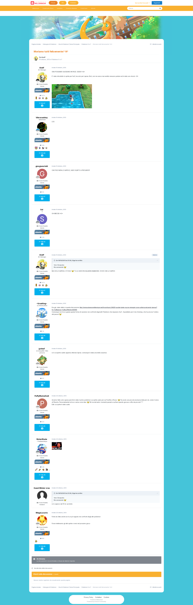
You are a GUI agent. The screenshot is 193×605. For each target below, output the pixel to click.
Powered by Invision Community (96, 601)
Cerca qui (152, 8)
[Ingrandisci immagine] (72, 96)
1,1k (43, 331)
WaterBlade (41, 439)
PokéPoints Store (48, 8)
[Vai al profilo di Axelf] (36, 58)
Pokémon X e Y (57, 59)
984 (42, 538)
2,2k (42, 237)
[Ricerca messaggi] (160, 8)
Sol (41, 210)
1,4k (42, 467)
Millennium (35, 8)
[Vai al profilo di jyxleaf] (42, 360)
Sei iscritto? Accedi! (142, 3)
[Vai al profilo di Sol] (42, 219)
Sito (63, 3)
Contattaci (98, 597)
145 (43, 192)
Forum (53, 3)
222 (42, 421)
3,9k (42, 145)
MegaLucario (42, 513)
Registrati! (157, 3)
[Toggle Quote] (55, 260)
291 (43, 378)
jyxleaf (42, 349)
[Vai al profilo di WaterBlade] (42, 449)
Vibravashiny (42, 118)
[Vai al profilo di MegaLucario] (42, 520)
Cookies (106, 597)
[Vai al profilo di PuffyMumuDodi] (42, 403)
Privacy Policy (88, 597)
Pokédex (73, 3)
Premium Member (71, 8)
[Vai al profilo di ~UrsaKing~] (42, 313)
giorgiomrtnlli (42, 166)
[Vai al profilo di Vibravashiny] (42, 127)
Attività (93, 8)
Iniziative (59, 8)
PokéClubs (84, 8)
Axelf (43, 57)
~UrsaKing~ (41, 303)
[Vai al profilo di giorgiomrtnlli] (42, 174)
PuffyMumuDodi (42, 396)
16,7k (43, 95)
